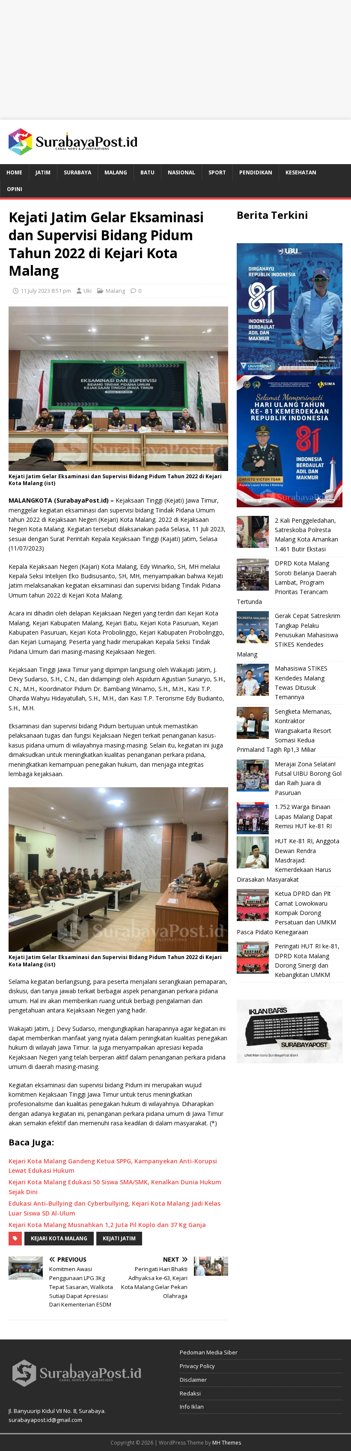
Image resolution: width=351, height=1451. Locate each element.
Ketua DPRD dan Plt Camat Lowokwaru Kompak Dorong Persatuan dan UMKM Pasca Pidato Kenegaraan (286, 912)
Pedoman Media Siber (209, 1352)
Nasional (181, 172)
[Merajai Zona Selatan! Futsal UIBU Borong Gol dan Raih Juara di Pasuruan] (253, 775)
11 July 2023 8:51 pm (46, 290)
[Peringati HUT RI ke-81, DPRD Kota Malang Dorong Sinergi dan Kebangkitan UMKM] (253, 958)
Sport (217, 172)
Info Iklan (192, 1406)
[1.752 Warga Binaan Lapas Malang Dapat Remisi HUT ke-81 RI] (253, 818)
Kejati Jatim (119, 1238)
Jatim (43, 172)
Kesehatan (301, 172)
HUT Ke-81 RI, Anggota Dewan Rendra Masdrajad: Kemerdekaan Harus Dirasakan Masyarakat (288, 860)
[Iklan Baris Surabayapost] (289, 1058)
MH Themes (226, 1442)
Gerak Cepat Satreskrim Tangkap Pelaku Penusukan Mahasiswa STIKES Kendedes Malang (288, 635)
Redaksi (190, 1393)
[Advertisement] (175, 60)
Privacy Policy (197, 1366)
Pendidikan (255, 172)
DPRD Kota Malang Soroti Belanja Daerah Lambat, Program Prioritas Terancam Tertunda (286, 582)
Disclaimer (193, 1379)
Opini (14, 189)
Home (14, 172)
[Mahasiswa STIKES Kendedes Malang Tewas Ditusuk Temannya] (253, 680)
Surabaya (77, 172)
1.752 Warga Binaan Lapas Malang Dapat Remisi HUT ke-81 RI (304, 816)
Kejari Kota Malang (59, 1238)
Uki (87, 290)
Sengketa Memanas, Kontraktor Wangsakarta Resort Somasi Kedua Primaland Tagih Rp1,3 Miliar (284, 730)
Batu (147, 172)
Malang (115, 172)
